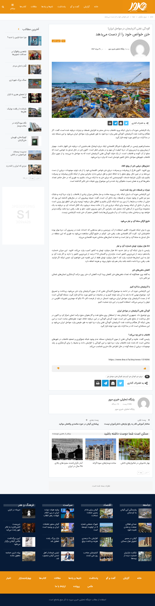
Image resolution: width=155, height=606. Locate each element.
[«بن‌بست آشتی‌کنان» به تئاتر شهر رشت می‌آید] (28, 528)
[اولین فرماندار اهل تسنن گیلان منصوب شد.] (67, 556)
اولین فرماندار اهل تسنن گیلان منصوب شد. (50, 555)
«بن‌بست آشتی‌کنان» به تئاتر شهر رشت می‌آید (12, 527)
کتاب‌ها (23, 7)
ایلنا (63, 41)
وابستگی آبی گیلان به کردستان (128, 511)
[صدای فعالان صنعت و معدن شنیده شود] (145, 528)
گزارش (87, 7)
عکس (90, 586)
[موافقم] (145, 368)
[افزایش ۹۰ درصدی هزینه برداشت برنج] (106, 542)
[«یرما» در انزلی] (28, 513)
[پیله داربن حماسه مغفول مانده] (28, 556)
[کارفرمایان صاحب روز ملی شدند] (106, 556)
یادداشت (62, 7)
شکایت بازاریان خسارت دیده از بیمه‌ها (130, 555)
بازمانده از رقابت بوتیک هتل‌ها (16, 110)
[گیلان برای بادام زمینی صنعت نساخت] (106, 513)
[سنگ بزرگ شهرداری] (34, 84)
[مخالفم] (58, 368)
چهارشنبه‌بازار (25, 578)
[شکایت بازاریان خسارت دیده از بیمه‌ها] (145, 556)
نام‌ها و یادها (47, 7)
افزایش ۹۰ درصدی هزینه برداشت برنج (90, 540)
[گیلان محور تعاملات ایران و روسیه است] (67, 528)
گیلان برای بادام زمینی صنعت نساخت (91, 512)
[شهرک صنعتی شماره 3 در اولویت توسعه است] (106, 528)
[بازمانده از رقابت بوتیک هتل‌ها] (34, 112)
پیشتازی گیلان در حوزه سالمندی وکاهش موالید (79, 424)
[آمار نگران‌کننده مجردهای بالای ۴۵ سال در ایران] (67, 449)
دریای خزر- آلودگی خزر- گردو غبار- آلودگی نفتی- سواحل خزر (125, 376)
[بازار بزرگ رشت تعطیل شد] (67, 542)
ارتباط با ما (60, 586)
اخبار (8, 578)
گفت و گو (74, 7)
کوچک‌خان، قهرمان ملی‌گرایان (18, 139)
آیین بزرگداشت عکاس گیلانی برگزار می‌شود (12, 541)
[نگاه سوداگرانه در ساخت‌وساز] (34, 126)
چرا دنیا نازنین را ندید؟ (16, 37)
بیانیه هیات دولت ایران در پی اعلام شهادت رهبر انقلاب (51, 512)
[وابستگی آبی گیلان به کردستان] (145, 513)
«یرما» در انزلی (14, 510)
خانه (96, 7)
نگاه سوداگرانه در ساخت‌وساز (19, 124)
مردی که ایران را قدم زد (16, 166)
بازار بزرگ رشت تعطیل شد (52, 540)
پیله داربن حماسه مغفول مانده (13, 554)
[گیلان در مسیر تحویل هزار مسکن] (145, 542)
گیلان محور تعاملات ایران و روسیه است (51, 525)
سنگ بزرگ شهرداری (17, 80)
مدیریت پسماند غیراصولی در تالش (18, 153)
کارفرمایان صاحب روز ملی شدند (90, 554)
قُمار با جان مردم (19, 66)
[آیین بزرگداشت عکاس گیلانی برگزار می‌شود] (28, 542)
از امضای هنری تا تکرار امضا (16, 96)
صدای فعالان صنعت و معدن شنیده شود (130, 527)
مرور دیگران (56, 41)
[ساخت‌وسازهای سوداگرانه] (100, 449)
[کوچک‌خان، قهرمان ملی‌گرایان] (34, 141)
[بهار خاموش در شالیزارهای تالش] (134, 449)
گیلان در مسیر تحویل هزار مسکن (129, 540)
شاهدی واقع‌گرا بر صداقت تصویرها (19, 53)
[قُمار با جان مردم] (34, 69)
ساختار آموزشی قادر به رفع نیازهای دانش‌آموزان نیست (127, 424)
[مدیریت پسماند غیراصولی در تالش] (34, 155)
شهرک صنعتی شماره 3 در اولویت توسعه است (89, 527)
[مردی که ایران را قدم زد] (34, 169)
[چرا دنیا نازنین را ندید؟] (34, 41)
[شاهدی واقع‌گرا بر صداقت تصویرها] (34, 55)
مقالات (34, 7)
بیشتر (12, 8)
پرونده (76, 586)
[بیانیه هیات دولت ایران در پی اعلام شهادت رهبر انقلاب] (67, 513)
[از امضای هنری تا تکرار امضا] (34, 98)
